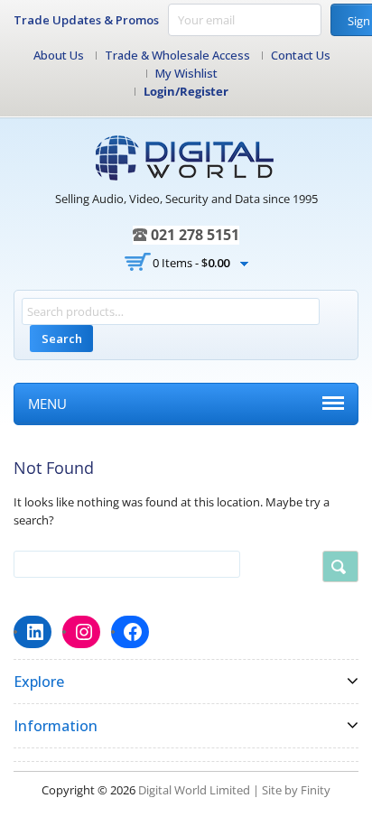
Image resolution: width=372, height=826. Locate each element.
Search (62, 338)
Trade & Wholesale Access (177, 55)
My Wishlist (186, 73)
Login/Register (186, 91)
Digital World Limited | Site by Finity (234, 790)
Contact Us (300, 55)
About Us (58, 55)
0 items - (191, 263)
